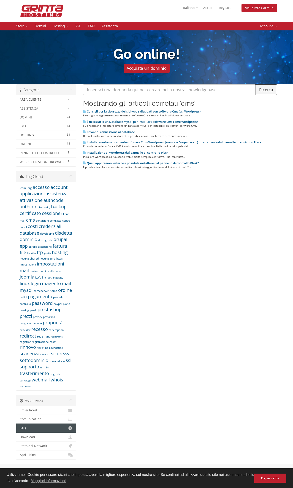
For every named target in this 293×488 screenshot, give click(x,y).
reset (53, 342)
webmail (41, 380)
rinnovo (28, 347)
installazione (53, 271)
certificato (30, 213)
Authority (44, 207)
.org (29, 188)
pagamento (40, 296)
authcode (53, 200)
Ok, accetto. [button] (270, 478)
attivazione (31, 200)
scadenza (29, 354)
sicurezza (61, 354)
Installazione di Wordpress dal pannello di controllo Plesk (127, 152)
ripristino (42, 348)
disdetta (63, 233)
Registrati (226, 7)
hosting (60, 252)
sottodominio (34, 360)
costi (33, 226)
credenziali (50, 226)
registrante (57, 336)
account (59, 187)
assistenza (57, 193)
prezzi (26, 316)
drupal (60, 239)
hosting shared (29, 258)
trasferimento (34, 373)
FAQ (91, 26)
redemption (56, 330)
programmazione (31, 323)
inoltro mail (37, 271)
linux (25, 283)
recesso (39, 329)
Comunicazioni (31, 419)
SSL (78, 26)
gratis (47, 253)
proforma (49, 317)
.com (23, 188)
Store (20, 26)
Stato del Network (33, 446)
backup (59, 207)
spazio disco (57, 361)
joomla (27, 277)
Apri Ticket (28, 455)
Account (267, 26)
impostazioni (28, 264)
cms (30, 220)
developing (47, 234)
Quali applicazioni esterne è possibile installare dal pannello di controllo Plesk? (142, 163)
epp (24, 246)
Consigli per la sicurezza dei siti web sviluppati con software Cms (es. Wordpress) (143, 111)
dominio (28, 239)
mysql (26, 290)
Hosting (59, 26)
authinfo (29, 207)
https (59, 258)
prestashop (50, 309)
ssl (68, 360)
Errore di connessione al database (110, 132)
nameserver (41, 291)
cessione (51, 213)
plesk (33, 310)
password (42, 303)
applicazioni (32, 193)
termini (44, 367)
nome (53, 291)
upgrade (55, 374)
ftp (40, 252)
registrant (43, 336)
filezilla (31, 253)
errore (33, 247)
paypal (58, 304)
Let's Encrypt (43, 277)
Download (27, 437)
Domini (40, 26)
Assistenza (109, 26)
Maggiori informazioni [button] (48, 481)
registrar (25, 342)
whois (57, 380)
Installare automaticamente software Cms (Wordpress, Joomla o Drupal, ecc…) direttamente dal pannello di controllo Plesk (173, 142)
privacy (37, 317)
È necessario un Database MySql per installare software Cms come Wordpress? (142, 122)
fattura (60, 246)
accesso (41, 187)
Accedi (208, 7)
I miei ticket (28, 410)
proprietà (52, 322)
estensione (45, 247)
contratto (55, 221)
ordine (65, 290)
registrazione (40, 342)
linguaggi (58, 277)
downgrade (45, 240)
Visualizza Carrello (259, 8)
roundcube (56, 348)
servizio (45, 354)
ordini (23, 297)
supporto (29, 367)
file (23, 252)
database (29, 233)
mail (66, 283)
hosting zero (47, 258)
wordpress (25, 386)
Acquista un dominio (147, 68)
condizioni (42, 221)
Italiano (189, 7)
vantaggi (25, 380)
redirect (28, 336)
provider (25, 330)
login (36, 283)
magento (51, 283)
